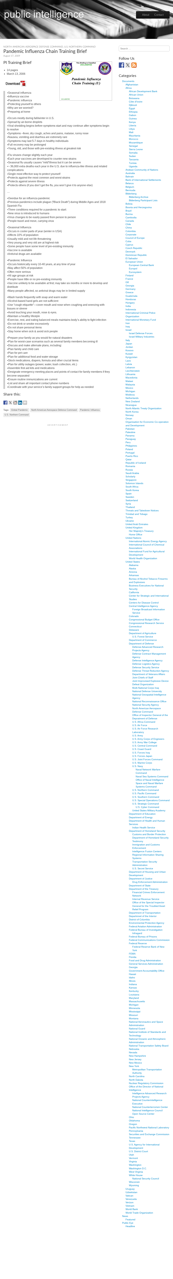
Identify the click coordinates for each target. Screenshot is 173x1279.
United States (133, 561)
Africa (129, 88)
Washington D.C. (138, 1168)
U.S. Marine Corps (142, 762)
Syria (128, 503)
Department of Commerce (143, 640)
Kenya (132, 122)
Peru (128, 442)
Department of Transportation (144, 912)
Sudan (132, 156)
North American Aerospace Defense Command (33, 47)
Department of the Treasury (143, 889)
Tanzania (134, 159)
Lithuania (130, 374)
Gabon (132, 115)
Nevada (133, 1052)
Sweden (130, 497)
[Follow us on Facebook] (121, 65)
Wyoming (134, 1185)
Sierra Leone (136, 149)
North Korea (132, 411)
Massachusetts (137, 1001)
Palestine (130, 432)
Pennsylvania (136, 1131)
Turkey (129, 517)
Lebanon (130, 367)
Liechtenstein (133, 370)
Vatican (129, 1195)
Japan (129, 343)
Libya (132, 128)
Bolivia (129, 203)
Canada (130, 220)
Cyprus (129, 244)
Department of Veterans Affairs (148, 674)
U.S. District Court (138, 1151)
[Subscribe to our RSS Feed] (134, 65)
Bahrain (130, 176)
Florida (132, 957)
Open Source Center (143, 1113)
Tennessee (135, 1137)
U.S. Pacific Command (144, 793)
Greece (129, 292)
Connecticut (135, 626)
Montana (133, 1018)
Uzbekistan (131, 1192)
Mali (131, 132)
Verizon (129, 1202)
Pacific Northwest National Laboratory (149, 1127)
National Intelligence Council (147, 1110)
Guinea (133, 118)
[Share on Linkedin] (20, 403)
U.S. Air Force (139, 725)
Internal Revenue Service (145, 899)
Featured (130, 1219)
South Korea (132, 490)
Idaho (132, 977)
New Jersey (135, 1059)
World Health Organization (143, 558)
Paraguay (131, 439)
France (129, 278)
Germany (130, 289)
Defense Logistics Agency (146, 663)
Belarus (130, 183)
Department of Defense (141, 643)
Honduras (131, 299)
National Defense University (147, 691)
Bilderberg (131, 193)
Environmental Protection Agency (146, 923)
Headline (130, 1226)
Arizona (133, 572)
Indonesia (131, 309)
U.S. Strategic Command (145, 803)
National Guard (137, 1028)
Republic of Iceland (136, 462)
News (125, 1216)
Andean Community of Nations (142, 169)
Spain (129, 493)
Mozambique (136, 142)
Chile (128, 224)
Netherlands (132, 398)
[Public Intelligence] (44, 14)
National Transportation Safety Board (148, 1045)
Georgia (130, 285)
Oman (129, 418)
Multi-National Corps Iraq (145, 688)
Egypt (132, 108)
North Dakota (136, 1079)
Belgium (130, 186)
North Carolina (136, 1076)
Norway (130, 415)
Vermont (133, 1158)
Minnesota (134, 1008)
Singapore (131, 480)
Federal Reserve (138, 943)
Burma (129, 214)
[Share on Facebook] (5, 403)
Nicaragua (131, 405)
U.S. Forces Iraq (141, 752)
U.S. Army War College (144, 742)
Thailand (130, 507)
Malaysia (130, 384)
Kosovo (129, 350)
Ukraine (130, 520)
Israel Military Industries (141, 336)
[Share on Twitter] (10, 403)
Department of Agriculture (142, 633)
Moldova (130, 394)
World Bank (132, 1209)
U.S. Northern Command (80, 47)
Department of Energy (141, 817)
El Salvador (132, 258)
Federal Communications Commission (149, 940)
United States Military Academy (148, 810)
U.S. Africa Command (143, 721)
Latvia (129, 364)
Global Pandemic (19, 410)
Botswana (134, 98)
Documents (128, 81)
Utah (131, 1154)
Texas (132, 1141)
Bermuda (130, 190)
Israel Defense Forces (141, 333)
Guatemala (131, 296)
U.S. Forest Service (142, 636)
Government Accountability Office (146, 970)
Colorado (134, 616)
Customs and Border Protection (149, 834)
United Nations (133, 538)
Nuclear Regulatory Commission (146, 1083)
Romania (130, 466)
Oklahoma (134, 1120)
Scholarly (130, 476)
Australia (130, 173)
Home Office (135, 534)
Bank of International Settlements (143, 180)
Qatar (129, 459)
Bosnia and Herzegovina (139, 207)
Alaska (132, 568)
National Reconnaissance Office (149, 701)
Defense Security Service (145, 667)
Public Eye (127, 1223)
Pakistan (130, 428)
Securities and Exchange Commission (149, 1134)
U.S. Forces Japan (142, 756)
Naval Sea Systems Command (152, 776)
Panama (130, 435)
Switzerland (132, 500)
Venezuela (131, 1199)
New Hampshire (137, 1055)
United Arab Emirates (137, 524)
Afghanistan (132, 84)
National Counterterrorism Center (150, 1107)
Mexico (129, 388)
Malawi (129, 381)
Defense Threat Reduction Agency (150, 670)
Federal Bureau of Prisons (143, 936)
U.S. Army (137, 735)
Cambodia (131, 217)
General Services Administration (146, 963)
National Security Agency (145, 704)
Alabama (133, 565)
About (145, 14)
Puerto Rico (132, 456)
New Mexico (135, 1062)
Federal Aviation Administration (145, 926)
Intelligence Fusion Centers (147, 851)
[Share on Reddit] (15, 403)
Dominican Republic (136, 255)
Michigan (130, 391)
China (129, 227)
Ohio (131, 1117)
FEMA (132, 953)
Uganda (133, 166)
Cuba (128, 241)
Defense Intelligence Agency (147, 660)
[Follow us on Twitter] (127, 65)
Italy (128, 340)
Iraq (128, 326)
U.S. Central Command (144, 745)
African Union (136, 94)
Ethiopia (133, 111)
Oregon (133, 1124)
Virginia (133, 1161)
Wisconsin (134, 1182)
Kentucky (134, 991)
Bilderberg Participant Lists (143, 200)
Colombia (131, 231)
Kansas (133, 987)
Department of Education (142, 813)
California (134, 592)
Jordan (129, 347)
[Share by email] (25, 403)
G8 (127, 282)
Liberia (132, 125)
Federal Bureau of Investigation (146, 929)
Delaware (134, 630)
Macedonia (131, 377)
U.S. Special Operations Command (151, 800)
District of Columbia (139, 919)
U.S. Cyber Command (147, 807)
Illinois (132, 981)
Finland (129, 275)
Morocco (133, 139)
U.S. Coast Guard (141, 749)
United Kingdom (134, 527)
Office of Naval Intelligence (150, 779)
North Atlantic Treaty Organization (144, 408)
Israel (128, 330)
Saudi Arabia (132, 473)
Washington (135, 1165)
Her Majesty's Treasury (141, 531)
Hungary (130, 302)
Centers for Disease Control (144, 602)
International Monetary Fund (141, 319)
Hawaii (132, 974)
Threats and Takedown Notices (142, 510)
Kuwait (129, 353)
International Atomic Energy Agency (148, 541)
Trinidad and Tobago (136, 514)
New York (134, 1066)
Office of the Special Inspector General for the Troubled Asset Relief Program (148, 906)
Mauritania (134, 135)
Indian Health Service (143, 827)
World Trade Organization (139, 1212)
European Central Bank (141, 265)
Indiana (133, 984)
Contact (159, 14)
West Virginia (136, 1171)
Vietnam (130, 1205)
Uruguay (130, 1189)
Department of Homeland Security (147, 831)
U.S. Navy (137, 766)
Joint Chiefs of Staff (142, 677)
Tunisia (133, 163)
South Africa (132, 486)
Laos (128, 360)
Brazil (128, 210)
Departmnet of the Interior (143, 916)
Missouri (133, 1015)
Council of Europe (135, 238)
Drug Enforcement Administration (150, 882)
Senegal (133, 146)
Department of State (140, 885)
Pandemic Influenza (90, 410)
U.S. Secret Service (142, 868)
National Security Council (145, 1178)
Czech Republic (134, 248)
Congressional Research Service (146, 623)
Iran (128, 323)
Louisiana (134, 994)
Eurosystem (135, 272)
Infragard (137, 933)
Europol (133, 268)
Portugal (130, 452)
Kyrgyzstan (131, 357)
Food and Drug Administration (145, 960)
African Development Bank (143, 91)
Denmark (130, 251)
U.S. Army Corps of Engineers (148, 739)
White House (136, 1175)
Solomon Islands (134, 483)
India (128, 306)
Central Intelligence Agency (143, 606)
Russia (129, 469)
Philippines (131, 445)
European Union (134, 261)
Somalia (133, 152)
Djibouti (133, 105)
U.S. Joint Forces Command (147, 759)
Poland (129, 449)
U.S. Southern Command (145, 797)
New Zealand (133, 401)
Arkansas (134, 575)
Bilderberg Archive (138, 197)
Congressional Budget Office (144, 619)
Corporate (131, 234)
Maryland (134, 998)
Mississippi (134, 1011)
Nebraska (134, 1049)
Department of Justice (140, 878)
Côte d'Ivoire (135, 101)
